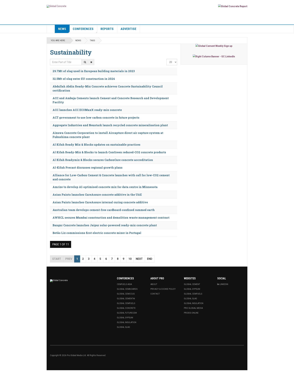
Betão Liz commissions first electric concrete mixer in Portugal (97, 233)
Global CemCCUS (126, 294)
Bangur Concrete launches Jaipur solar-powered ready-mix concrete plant (105, 225)
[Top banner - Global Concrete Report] (232, 6)
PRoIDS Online (191, 313)
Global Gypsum (125, 317)
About (153, 284)
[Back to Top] (3, 373)
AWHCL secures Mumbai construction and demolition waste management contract (111, 217)
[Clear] (91, 62)
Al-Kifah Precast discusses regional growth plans (87, 167)
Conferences (83, 29)
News (62, 29)
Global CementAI (126, 298)
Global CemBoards (127, 289)
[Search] (85, 62)
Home (51, 29)
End (149, 258)
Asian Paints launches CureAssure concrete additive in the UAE (97, 194)
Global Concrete (126, 308)
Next (139, 258)
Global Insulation (126, 322)
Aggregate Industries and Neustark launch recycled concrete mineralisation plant (110, 125)
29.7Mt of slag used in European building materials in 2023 (94, 71)
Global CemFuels (126, 303)
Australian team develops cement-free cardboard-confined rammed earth (104, 210)
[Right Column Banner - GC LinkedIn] (214, 56)
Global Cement (192, 284)
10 (130, 258)
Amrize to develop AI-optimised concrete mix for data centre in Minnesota (105, 187)
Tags (92, 40)
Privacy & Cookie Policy (163, 289)
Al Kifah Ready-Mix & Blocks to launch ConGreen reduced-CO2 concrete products (109, 152)
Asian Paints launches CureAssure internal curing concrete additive (100, 202)
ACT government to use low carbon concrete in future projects (96, 117)
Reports (107, 29)
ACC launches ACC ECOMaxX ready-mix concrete (87, 110)
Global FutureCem (127, 313)
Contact (155, 294)
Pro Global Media (193, 308)
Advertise (128, 29)
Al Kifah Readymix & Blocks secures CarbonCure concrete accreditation (103, 160)
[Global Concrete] (56, 6)
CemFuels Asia (124, 284)
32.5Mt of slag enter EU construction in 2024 (84, 78)
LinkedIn (224, 284)
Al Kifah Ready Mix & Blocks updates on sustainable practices (96, 144)
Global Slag (123, 327)
